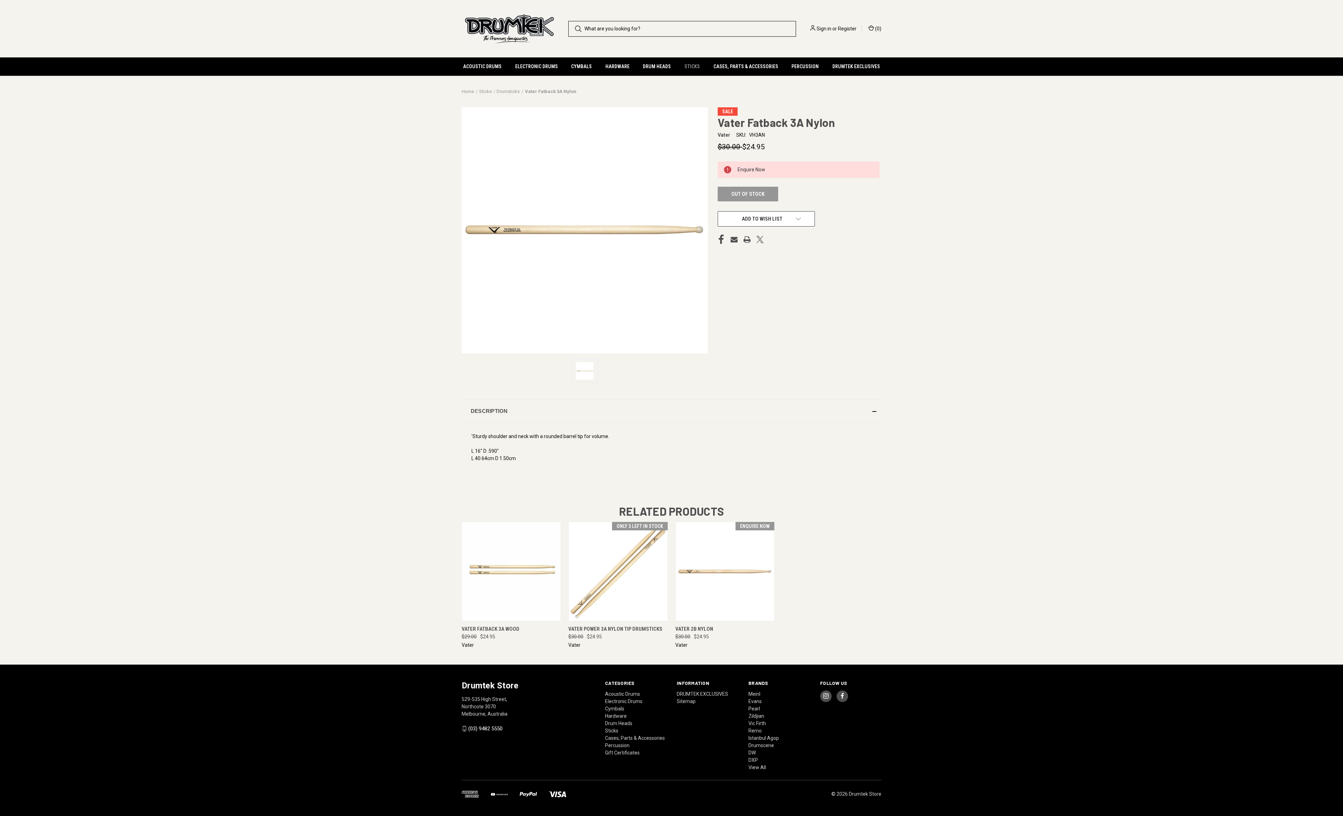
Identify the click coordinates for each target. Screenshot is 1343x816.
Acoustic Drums (482, 66)
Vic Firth (757, 723)
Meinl (754, 694)
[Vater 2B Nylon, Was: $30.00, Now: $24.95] (725, 571)
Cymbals (581, 66)
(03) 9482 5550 (485, 728)
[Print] (747, 239)
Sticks (692, 66)
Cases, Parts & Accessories (745, 66)
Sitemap (686, 701)
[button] (671, 411)
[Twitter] (759, 239)
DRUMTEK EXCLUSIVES (856, 66)
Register (847, 28)
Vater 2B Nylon (694, 629)
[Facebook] (721, 239)
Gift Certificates (622, 753)
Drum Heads (657, 66)
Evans (755, 701)
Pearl (754, 708)
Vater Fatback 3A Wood (490, 629)
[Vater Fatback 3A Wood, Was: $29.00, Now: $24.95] (511, 571)
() (877, 28)
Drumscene (761, 745)
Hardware (617, 66)
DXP (753, 760)
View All (757, 767)
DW (752, 753)
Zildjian (756, 716)
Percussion (805, 66)
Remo (755, 730)
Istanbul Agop (763, 738)
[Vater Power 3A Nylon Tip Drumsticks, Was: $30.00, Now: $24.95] (618, 571)
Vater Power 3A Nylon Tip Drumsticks (615, 629)
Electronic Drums (536, 66)
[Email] (734, 239)
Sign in (824, 28)
